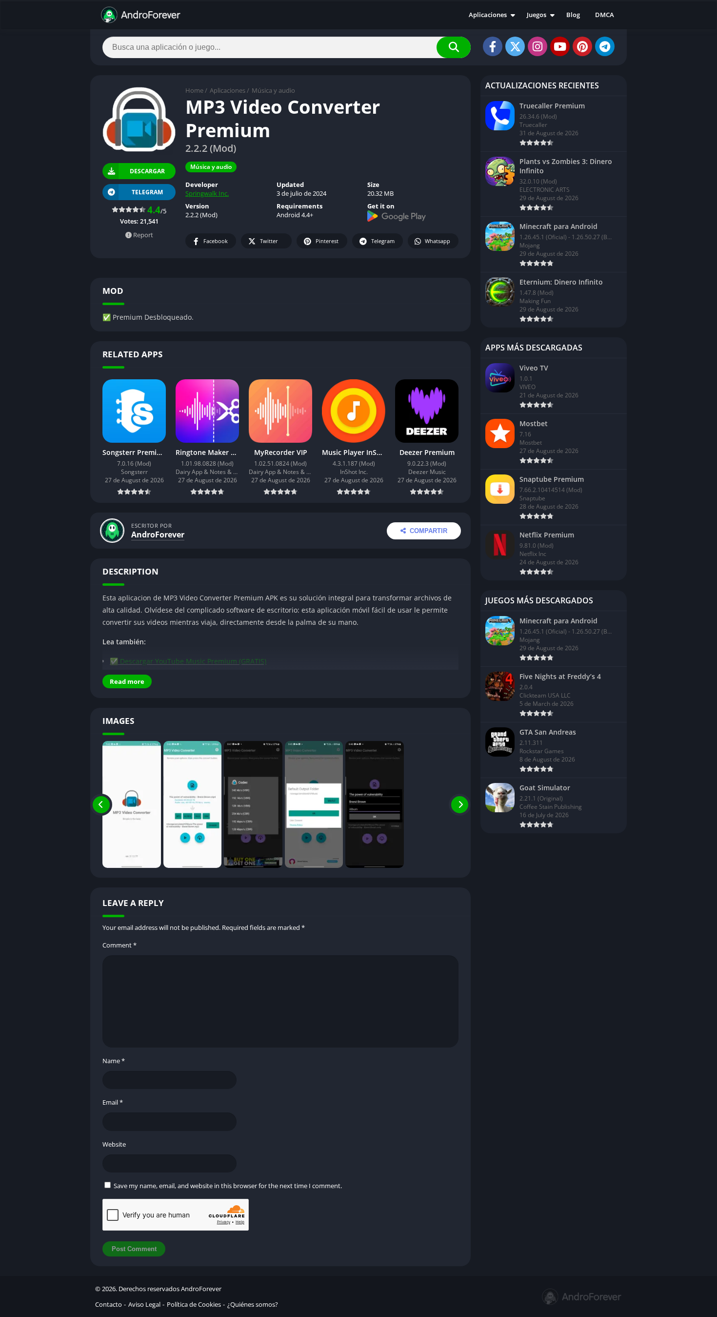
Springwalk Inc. (207, 193)
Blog (573, 14)
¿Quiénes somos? (252, 1304)
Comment (119, 945)
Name (113, 1060)
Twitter (269, 241)
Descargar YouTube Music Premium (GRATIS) (193, 661)
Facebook (215, 241)
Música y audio (273, 90)
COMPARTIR (428, 531)
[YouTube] (560, 46)
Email (112, 1102)
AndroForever (157, 534)
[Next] (460, 804)
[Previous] (101, 804)
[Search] (454, 47)
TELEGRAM (147, 192)
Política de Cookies (194, 1304)
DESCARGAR (146, 171)
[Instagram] (537, 46)
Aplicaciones (488, 14)
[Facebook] (492, 46)
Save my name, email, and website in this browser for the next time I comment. (228, 1185)
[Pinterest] (582, 46)
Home (194, 90)
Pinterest (327, 241)
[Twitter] (515, 46)
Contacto (108, 1304)
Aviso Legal (144, 1304)
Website (114, 1144)
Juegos (536, 14)
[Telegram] (605, 46)
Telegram (383, 241)
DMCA (604, 14)
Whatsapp (437, 241)
